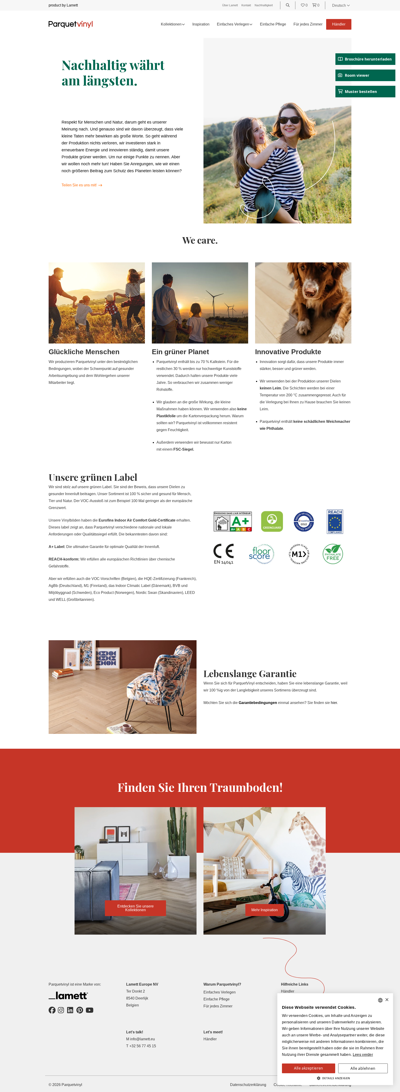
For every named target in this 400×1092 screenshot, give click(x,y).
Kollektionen (171, 24)
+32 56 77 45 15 (142, 1046)
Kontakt (246, 5)
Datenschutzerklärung (248, 1085)
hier (334, 703)
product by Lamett (63, 5)
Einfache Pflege (273, 24)
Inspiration (200, 24)
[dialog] (335, 1039)
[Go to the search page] (288, 5)
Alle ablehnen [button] (362, 1068)
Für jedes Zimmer (308, 24)
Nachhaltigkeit (264, 5)
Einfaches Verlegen (219, 992)
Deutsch (339, 5)
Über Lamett (230, 5)
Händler (338, 24)
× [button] (386, 1000)
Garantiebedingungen (258, 703)
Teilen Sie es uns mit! (79, 185)
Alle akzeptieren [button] (308, 1068)
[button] (335, 1078)
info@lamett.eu (142, 1039)
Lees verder (363, 1055)
